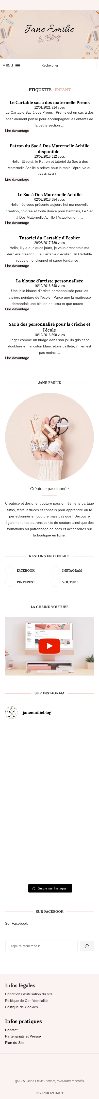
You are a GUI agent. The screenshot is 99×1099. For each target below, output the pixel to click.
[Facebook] (41, 5)
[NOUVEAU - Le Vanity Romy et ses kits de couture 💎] (19, 854)
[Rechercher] (87, 946)
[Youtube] (55, 5)
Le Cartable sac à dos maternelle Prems (50, 102)
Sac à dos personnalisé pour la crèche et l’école (49, 327)
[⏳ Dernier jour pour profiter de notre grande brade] (79, 750)
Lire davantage (17, 131)
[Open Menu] (17, 65)
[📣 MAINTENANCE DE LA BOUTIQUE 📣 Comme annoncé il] (49, 750)
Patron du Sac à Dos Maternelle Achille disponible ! (49, 148)
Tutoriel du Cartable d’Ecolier (49, 238)
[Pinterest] (51, 5)
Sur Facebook (16, 923)
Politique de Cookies (21, 1007)
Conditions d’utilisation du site (29, 994)
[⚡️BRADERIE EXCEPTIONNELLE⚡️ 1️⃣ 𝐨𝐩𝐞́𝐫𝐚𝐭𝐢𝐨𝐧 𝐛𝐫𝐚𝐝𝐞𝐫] (19, 802)
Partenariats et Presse (23, 1036)
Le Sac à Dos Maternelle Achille (49, 194)
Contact (11, 1030)
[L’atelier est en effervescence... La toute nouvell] (49, 854)
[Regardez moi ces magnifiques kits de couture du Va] (19, 750)
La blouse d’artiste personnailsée (49, 281)
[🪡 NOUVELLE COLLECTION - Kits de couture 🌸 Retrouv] (79, 802)
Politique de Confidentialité (26, 1001)
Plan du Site (14, 1043)
